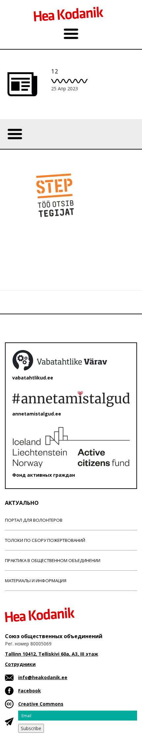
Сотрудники (20, 664)
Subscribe (31, 728)
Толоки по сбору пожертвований (45, 540)
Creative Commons (40, 704)
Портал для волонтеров (33, 520)
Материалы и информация (35, 581)
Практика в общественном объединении (52, 560)
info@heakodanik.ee (42, 677)
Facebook (29, 690)
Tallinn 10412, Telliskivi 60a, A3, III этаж (51, 654)
